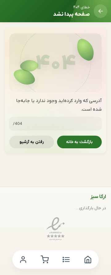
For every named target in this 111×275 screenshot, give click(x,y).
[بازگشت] (100, 11)
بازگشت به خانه (79, 142)
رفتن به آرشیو (31, 142)
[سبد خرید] (44, 259)
